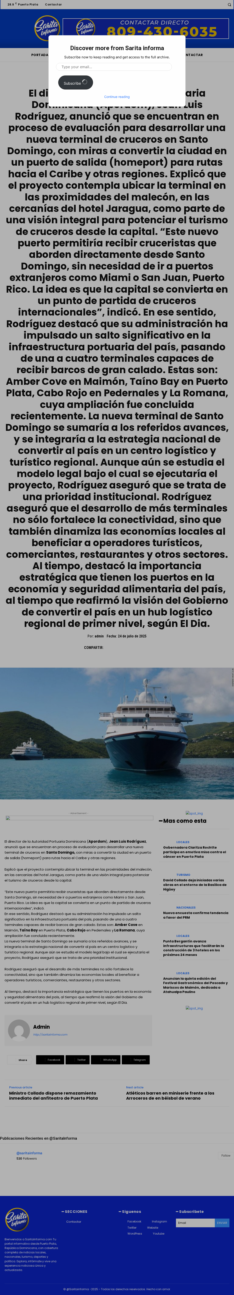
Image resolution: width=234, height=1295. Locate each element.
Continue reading (117, 97)
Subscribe (73, 83)
